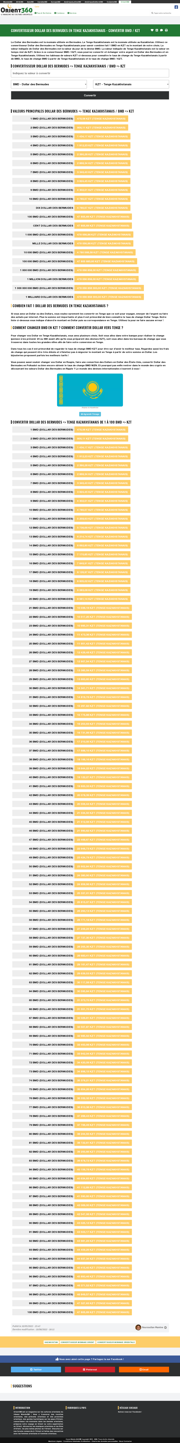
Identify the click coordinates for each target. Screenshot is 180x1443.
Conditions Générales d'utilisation (76, 1441)
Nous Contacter (125, 1441)
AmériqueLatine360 (72, 2)
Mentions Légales (55, 1441)
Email (145, 1369)
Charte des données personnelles (105, 1441)
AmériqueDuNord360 (94, 2)
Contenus (60, 13)
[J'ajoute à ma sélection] (157, 30)
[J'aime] (152, 30)
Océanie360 (112, 2)
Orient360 (125, 2)
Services (72, 13)
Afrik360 (19, 2)
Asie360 (30, 2)
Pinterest (91, 1369)
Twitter (37, 1369)
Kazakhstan (51, 1342)
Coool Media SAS (72, 1439)
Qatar (37, 6)
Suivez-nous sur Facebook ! (130, 1412)
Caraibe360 (42, 2)
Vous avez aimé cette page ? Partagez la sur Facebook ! (91, 1359)
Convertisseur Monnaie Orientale (116, 1342)
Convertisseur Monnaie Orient (77, 1342)
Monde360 (7, 2)
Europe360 (55, 2)
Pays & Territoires (43, 13)
